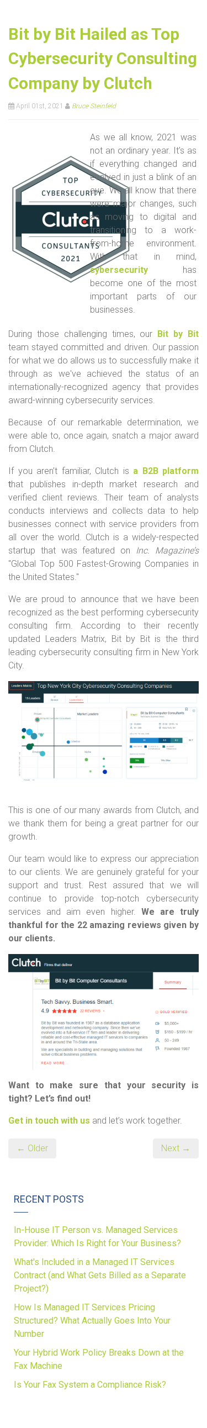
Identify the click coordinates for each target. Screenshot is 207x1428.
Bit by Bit (178, 334)
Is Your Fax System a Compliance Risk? (90, 1384)
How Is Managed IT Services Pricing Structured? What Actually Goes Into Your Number (92, 1320)
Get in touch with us (49, 1120)
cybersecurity (119, 270)
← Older (32, 1148)
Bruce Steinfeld (94, 106)
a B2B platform (166, 471)
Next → (175, 1148)
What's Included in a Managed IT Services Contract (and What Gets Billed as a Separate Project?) (100, 1275)
